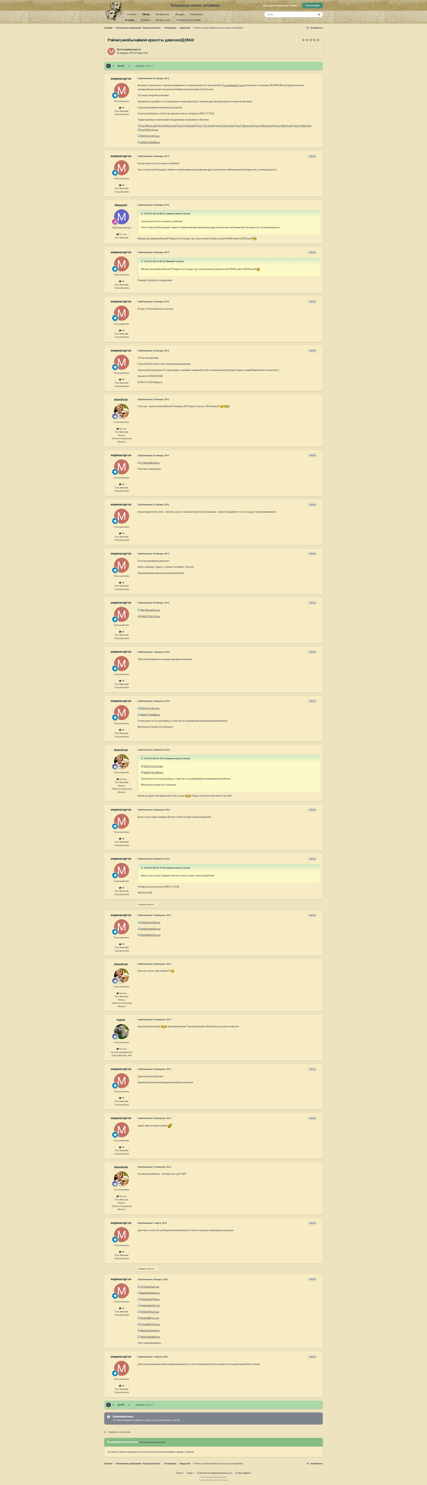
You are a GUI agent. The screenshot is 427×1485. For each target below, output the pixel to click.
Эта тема (306, 14)
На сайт (131, 14)
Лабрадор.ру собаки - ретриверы (195, 5)
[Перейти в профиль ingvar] (121, 1031)
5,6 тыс (123, 429)
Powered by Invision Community (213, 1480)
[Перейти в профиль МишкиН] (121, 216)
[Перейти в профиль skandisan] (121, 411)
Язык (179, 1473)
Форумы (130, 20)
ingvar (121, 1019)
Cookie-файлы (243, 1473)
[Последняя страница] (128, 66)
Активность (162, 14)
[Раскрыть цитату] (142, 213)
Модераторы (163, 20)
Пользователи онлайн (188, 20)
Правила (145, 20)
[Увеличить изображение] (255, 238)
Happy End (142, 53)
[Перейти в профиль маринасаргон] (111, 51)
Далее (121, 66)
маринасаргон (132, 49)
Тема (189, 1473)
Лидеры (179, 14)
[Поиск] (319, 14)
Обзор (146, 14)
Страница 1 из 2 (144, 66)
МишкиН (121, 205)
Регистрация (312, 5)
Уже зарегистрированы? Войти (280, 5)
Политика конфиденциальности (214, 1473)
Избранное (196, 14)
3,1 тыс (123, 234)
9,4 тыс (123, 1049)
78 (122, 108)
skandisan (121, 399)
